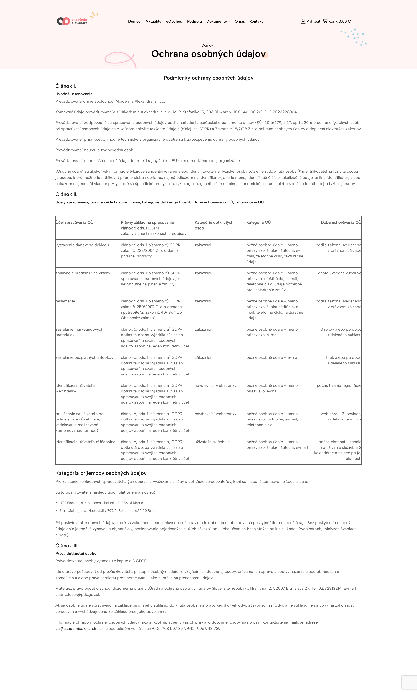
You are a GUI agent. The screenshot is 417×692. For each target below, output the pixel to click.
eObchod (174, 21)
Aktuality (153, 21)
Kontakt (256, 21)
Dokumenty (217, 21)
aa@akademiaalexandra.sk (79, 628)
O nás (240, 21)
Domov (134, 21)
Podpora (194, 21)
